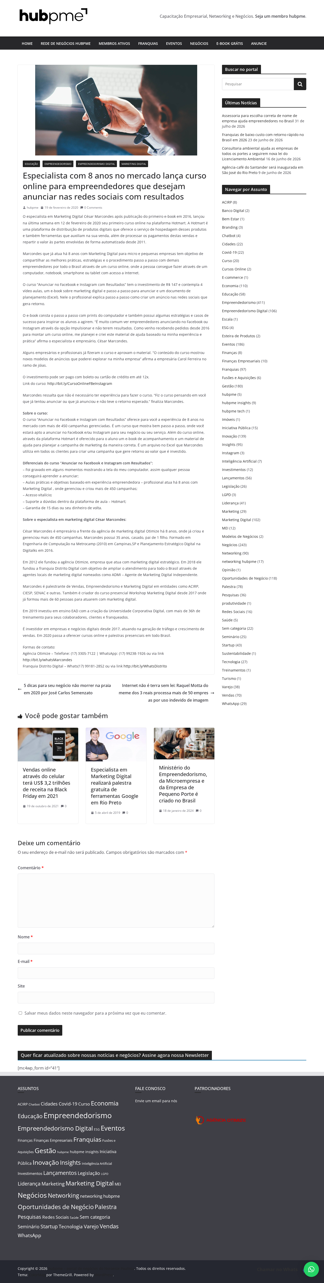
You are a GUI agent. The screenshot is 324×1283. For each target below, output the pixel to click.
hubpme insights (236, 402)
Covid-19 (229, 252)
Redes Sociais (233, 611)
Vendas (228, 695)
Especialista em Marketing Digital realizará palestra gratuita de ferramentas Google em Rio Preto (114, 786)
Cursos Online (234, 269)
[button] (311, 1269)
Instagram (230, 452)
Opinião (228, 569)
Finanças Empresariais (241, 361)
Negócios (199, 43)
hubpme (32, 207)
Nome (25, 937)
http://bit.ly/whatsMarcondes (47, 659)
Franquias (148, 43)
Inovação (229, 436)
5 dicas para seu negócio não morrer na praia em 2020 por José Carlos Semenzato (67, 689)
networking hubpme (239, 561)
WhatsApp (230, 703)
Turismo (229, 678)
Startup (228, 645)
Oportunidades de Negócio (245, 578)
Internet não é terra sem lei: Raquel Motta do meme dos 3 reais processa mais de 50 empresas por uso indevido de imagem (163, 693)
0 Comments (93, 207)
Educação (31, 164)
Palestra (229, 586)
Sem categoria (234, 628)
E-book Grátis (229, 43)
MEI (225, 528)
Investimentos (234, 469)
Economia (230, 285)
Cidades (229, 244)
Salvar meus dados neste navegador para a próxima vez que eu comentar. (95, 1013)
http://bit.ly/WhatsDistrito (145, 666)
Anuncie (259, 43)
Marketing (230, 511)
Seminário (230, 636)
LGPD (226, 494)
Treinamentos (234, 670)
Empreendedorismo (58, 164)
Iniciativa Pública (236, 427)
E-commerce (232, 277)
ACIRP (227, 202)
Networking (231, 553)
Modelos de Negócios (240, 536)
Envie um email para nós (156, 1100)
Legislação (230, 486)
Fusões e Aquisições (239, 377)
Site (21, 986)
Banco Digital (233, 210)
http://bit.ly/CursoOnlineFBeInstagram (79, 383)
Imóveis (228, 419)
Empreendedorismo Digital (96, 164)
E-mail (25, 961)
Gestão (228, 386)
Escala (227, 319)
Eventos (174, 43)
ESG (225, 327)
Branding (230, 227)
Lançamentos (233, 478)
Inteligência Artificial (239, 461)
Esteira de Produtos (238, 335)
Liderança (230, 503)
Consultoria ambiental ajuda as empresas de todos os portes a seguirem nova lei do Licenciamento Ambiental (260, 153)
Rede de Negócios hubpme (66, 43)
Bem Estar (230, 218)
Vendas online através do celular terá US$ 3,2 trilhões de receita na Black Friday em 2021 (46, 782)
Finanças (229, 352)
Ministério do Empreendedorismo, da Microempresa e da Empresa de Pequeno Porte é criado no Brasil (183, 784)
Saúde (227, 620)
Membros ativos (114, 43)
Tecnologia (231, 661)
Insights (228, 444)
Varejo (227, 686)
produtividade (234, 603)
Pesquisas (230, 595)
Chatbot (228, 235)
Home (27, 43)
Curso (227, 260)
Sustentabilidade (236, 653)
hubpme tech (233, 411)
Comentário (31, 868)
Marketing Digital (134, 164)
